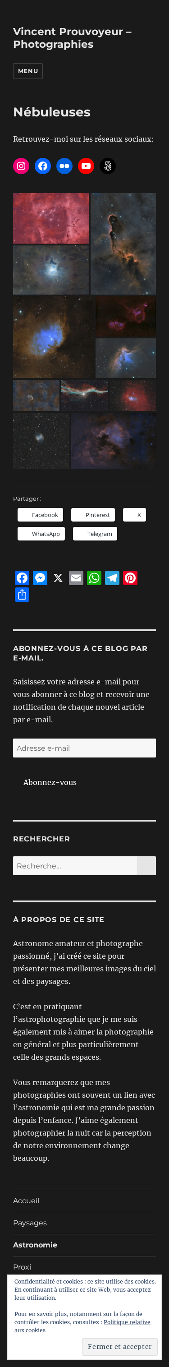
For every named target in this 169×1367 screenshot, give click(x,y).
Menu (28, 70)
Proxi (22, 1267)
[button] (51, 218)
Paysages (30, 1223)
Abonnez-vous (50, 782)
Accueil (26, 1200)
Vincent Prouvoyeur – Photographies (72, 38)
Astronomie (35, 1245)
